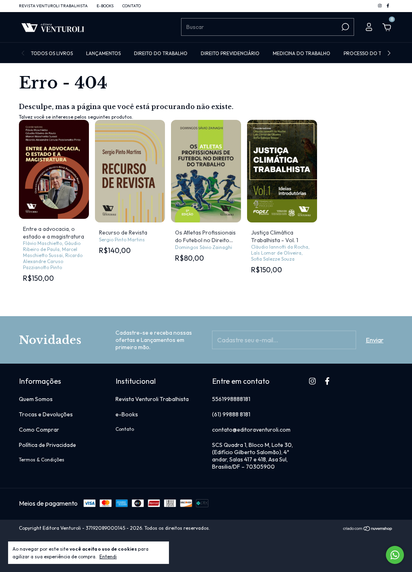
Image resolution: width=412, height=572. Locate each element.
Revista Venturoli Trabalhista (53, 5)
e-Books (105, 5)
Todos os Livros (52, 53)
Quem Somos (36, 399)
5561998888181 (231, 399)
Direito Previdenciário (230, 53)
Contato (131, 5)
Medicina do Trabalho (301, 53)
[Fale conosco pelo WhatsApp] (395, 555)
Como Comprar (39, 429)
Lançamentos (103, 53)
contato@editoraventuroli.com (251, 429)
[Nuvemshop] (368, 529)
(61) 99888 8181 (231, 414)
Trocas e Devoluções (46, 414)
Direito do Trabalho (160, 53)
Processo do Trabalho (374, 53)
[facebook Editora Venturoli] (388, 5)
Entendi (108, 556)
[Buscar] (344, 27)
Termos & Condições (41, 460)
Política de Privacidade (47, 445)
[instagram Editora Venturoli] (380, 5)
